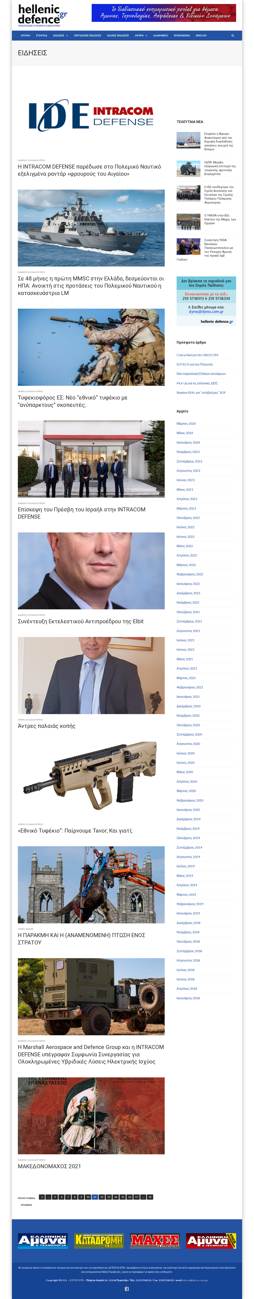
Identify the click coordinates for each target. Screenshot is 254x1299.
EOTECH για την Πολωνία (195, 364)
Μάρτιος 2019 (186, 894)
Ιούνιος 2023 (185, 480)
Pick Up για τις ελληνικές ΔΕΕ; (197, 383)
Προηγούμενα (26, 1198)
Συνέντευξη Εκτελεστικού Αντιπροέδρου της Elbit (81, 621)
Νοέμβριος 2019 (188, 828)
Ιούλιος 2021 (185, 640)
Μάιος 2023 (185, 489)
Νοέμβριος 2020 (188, 715)
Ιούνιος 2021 (185, 649)
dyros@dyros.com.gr (195, 1280)
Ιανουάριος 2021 (188, 696)
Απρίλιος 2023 (187, 499)
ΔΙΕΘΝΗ (29, 929)
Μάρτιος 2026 (186, 423)
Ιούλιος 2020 (185, 753)
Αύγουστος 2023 (188, 470)
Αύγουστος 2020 (188, 743)
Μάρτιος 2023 (186, 508)
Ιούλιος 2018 (185, 970)
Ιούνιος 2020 (185, 762)
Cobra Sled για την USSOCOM (197, 355)
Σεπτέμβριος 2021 (189, 621)
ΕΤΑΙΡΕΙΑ (41, 35)
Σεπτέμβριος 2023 (189, 461)
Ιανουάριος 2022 (188, 584)
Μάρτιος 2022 (186, 565)
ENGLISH (201, 35)
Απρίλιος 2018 (187, 988)
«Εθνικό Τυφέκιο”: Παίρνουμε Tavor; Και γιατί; (75, 830)
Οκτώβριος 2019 (188, 838)
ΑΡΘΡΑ (139, 35)
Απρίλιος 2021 (187, 668)
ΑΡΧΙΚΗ (25, 35)
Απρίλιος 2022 (187, 555)
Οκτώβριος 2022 (188, 518)
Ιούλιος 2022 (185, 527)
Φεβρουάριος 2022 (190, 574)
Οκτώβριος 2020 (188, 725)
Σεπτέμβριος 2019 (189, 847)
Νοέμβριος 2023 (188, 452)
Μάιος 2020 (185, 772)
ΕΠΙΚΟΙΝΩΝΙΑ (182, 35)
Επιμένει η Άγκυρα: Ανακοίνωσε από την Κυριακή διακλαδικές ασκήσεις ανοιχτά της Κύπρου (218, 141)
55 (150, 1196)
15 (122, 1196)
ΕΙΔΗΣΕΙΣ (58, 35)
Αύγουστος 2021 (188, 631)
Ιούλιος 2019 (185, 866)
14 (115, 1196)
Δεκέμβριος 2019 (188, 819)
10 (88, 1196)
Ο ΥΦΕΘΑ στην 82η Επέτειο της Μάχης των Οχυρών (220, 219)
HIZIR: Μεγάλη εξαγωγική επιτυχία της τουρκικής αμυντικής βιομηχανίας (220, 168)
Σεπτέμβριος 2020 (189, 734)
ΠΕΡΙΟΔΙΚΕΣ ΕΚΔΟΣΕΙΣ (87, 35)
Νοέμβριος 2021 (188, 602)
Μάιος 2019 (185, 875)
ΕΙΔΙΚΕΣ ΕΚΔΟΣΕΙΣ (118, 35)
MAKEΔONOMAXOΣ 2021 (49, 1166)
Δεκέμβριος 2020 (188, 706)
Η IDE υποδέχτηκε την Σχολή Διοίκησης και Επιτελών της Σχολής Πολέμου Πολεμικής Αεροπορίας (219, 194)
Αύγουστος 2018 (188, 960)
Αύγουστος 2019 (188, 857)
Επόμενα (26, 1205)
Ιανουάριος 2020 (188, 809)
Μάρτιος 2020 (186, 791)
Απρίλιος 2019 (187, 885)
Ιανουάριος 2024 (188, 442)
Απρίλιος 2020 (187, 781)
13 (108, 1196)
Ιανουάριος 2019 (188, 913)
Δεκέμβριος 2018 (188, 923)
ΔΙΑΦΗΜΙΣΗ (160, 35)
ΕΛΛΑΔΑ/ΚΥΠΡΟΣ (36, 160)
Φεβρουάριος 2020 (190, 800)
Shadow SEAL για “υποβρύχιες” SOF (201, 392)
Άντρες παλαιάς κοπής (47, 726)
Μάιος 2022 (185, 546)
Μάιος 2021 (185, 659)
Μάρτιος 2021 (186, 678)
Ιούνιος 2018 (185, 979)
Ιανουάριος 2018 (188, 998)
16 (129, 1196)
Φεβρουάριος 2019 (190, 904)
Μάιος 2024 (185, 433)
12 (101, 1196)
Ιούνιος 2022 (185, 536)
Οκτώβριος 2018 (188, 941)
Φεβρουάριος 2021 (190, 687)
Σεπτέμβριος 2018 (189, 951)
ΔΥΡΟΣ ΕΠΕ (77, 1280)
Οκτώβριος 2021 (188, 612)
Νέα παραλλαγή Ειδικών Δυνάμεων (201, 373)
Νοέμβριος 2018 (188, 932)
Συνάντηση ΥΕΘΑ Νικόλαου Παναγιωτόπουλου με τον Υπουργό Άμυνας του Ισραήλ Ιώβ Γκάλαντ (205, 249)
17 (136, 1196)
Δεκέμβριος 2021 (188, 593)
